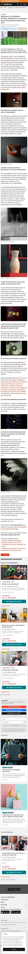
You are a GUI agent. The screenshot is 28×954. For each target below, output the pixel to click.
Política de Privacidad (22, 729)
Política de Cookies (6, 731)
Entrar (25, 4)
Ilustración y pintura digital (6, 559)
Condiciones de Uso (12, 729)
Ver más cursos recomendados (8, 879)
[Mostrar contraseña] (24, 722)
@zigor (23, 364)
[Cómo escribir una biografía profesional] (14, 752)
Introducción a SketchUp (10, 670)
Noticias (12, 930)
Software (4, 904)
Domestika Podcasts (5, 924)
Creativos (19, 922)
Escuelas (24, 922)
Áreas (3, 902)
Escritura (10, 767)
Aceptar (14, 949)
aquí (12, 521)
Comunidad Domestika (17, 559)
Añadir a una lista (6, 605)
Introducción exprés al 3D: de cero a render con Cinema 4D (14, 383)
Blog (5, 7)
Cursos (2, 922)
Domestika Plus (13, 924)
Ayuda (19, 930)
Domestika (3, 14)
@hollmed (10, 58)
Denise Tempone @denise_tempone (11, 24)
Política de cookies (18, 945)
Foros (15, 922)
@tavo (20, 366)
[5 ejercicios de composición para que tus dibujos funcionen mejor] (14, 797)
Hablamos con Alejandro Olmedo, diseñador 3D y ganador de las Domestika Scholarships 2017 (14, 19)
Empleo (11, 922)
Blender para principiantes (10, 584)
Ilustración (10, 812)
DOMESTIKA (7, 4)
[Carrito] (21, 4)
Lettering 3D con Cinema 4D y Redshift (13, 391)
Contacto (8, 930)
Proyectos (7, 922)
